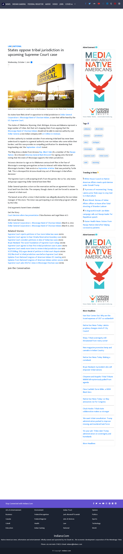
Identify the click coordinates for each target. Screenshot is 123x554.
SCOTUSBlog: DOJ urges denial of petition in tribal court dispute (34, 251)
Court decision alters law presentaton (23, 215)
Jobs (61, 4)
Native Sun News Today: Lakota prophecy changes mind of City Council (95, 328)
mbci (86, 142)
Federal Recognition (41, 514)
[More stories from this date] (31, 62)
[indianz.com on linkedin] (115, 503)
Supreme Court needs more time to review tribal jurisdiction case (35, 248)
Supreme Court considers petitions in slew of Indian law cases (33, 240)
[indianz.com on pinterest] (110, 503)
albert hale (99, 129)
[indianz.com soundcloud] (94, 3)
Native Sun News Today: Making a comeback (96, 359)
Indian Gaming (19, 4)
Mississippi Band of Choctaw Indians (22, 131)
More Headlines (89, 443)
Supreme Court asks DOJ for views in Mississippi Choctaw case (33, 263)
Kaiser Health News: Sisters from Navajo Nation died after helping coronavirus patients (97, 224)
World (94, 528)
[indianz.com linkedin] (107, 3)
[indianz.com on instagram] (107, 503)
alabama (87, 129)
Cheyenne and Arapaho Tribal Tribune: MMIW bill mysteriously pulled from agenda (98, 379)
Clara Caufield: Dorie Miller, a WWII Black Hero (97, 391)
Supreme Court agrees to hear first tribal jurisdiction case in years (35, 245)
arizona (86, 135)
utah (85, 162)
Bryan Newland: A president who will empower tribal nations (97, 368)
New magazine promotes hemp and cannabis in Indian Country (97, 349)
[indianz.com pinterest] (115, 3)
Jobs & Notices (68, 519)
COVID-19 (69, 4)
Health (36, 523)
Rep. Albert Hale (45, 152)
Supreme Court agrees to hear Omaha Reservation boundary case (34, 237)
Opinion (95, 510)
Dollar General (13, 134)
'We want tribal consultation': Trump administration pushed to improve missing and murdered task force (97, 421)
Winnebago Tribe (115, 539)
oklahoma (100, 149)
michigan (96, 142)
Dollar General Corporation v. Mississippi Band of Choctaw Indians (40, 116)
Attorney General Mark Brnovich (38, 155)
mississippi (88, 149)
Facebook (70, 109)
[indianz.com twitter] (90, 3)
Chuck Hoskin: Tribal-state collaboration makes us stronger (96, 410)
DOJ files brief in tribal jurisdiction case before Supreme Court (33, 254)
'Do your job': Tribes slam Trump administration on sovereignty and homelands (97, 433)
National (17, 46)
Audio (48, 4)
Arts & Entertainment (13, 510)
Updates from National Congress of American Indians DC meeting (35, 257)
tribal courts (104, 155)
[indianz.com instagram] (103, 3)
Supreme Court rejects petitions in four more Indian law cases (33, 234)
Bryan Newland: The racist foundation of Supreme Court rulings (34, 242)
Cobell (8, 523)
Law (10, 46)
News (8, 4)
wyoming (96, 162)
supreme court (89, 155)
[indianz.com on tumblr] (111, 3)
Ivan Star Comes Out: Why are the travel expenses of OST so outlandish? (98, 317)
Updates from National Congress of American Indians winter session (36, 260)
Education (9, 528)
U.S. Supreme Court (15, 120)
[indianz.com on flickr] (119, 3)
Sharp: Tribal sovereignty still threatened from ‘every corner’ (95, 339)
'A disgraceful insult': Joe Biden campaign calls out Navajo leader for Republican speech (98, 214)
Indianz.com (66, 550)
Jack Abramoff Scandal (71, 514)
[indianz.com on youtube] (99, 3)
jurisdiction (98, 135)
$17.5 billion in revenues (51, 134)
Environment (38, 510)
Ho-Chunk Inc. (69, 539)
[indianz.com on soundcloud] (100, 503)
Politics (95, 514)
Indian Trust (67, 510)
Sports (94, 519)
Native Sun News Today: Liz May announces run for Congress (96, 400)
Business (9, 514)
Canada (8, 519)
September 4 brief (33, 147)
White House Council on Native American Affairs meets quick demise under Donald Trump (98, 182)
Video (55, 4)
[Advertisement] (61, 27)
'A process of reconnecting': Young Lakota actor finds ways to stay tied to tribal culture (97, 193)
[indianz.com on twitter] (97, 503)
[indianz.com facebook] (85, 3)
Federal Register (35, 4)
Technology (96, 523)
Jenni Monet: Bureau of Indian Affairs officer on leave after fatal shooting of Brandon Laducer (96, 203)
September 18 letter (46, 168)
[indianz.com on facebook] (94, 503)
